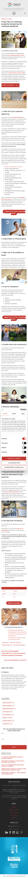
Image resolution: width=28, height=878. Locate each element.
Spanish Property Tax (8, 720)
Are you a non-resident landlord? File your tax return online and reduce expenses (13, 652)
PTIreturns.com (13, 876)
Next (14, 747)
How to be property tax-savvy (15, 659)
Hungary (15, 591)
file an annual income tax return (15, 55)
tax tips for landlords (19, 645)
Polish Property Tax (8, 714)
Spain (14, 594)
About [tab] (23, 413)
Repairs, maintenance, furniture (13, 166)
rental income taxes (7, 645)
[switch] (24, 443)
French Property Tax (8, 702)
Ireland (3, 591)
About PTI (14, 807)
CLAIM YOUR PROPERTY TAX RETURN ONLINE (14, 212)
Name (2, 733)
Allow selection (14, 462)
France (4, 588)
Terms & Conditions (14, 812)
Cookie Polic (10, 433)
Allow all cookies (14, 458)
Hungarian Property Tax (9, 708)
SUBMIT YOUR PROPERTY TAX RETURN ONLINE (15, 318)
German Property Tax (8, 705)
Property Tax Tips (6, 19)
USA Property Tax (7, 723)
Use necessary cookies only (14, 467)
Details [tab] (14, 413)
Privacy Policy (19, 433)
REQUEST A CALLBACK (14, 603)
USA (14, 596)
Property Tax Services (14, 809)
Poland (3, 594)
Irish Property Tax (8, 711)
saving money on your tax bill (16, 72)
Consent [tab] (5, 413)
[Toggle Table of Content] (16, 85)
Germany (15, 588)
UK (2, 596)
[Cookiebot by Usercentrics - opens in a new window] (20, 410)
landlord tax (5, 642)
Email (2, 739)
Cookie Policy (14, 817)
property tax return (15, 642)
